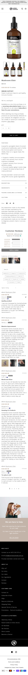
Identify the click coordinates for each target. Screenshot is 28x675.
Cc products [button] (11, 282)
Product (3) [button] (7, 279)
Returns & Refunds (7, 601)
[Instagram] (16, 652)
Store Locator (5, 631)
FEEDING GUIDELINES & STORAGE (11, 192)
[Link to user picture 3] (21, 363)
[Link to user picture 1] (5, 363)
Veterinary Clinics (6, 620)
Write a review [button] (14, 250)
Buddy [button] (22, 279)
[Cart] (25, 8)
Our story (4, 571)
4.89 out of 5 (18, 234)
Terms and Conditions (14, 662)
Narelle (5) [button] (6, 273)
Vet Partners (5, 628)
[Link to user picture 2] (13, 363)
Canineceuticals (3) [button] (11, 276)
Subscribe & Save (6, 595)
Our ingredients (6, 577)
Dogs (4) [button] (13, 273)
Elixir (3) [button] (20, 276)
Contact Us (4, 592)
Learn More (10, 121)
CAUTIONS (4, 197)
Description (5, 183)
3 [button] (14, 488)
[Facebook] (12, 652)
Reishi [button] (18, 282)
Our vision (4, 574)
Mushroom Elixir (11, 292)
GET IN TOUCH (14, 537)
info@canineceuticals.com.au (14, 555)
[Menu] (2, 8)
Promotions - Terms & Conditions (11, 610)
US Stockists (5, 625)
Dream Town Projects (17, 667)
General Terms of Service (9, 607)
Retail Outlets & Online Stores (10, 622)
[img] (5, 294)
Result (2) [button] (15, 279)
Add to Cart (14, 135)
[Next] (26, 69)
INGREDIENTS (5, 188)
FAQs (2, 598)
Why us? (4, 568)
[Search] (22, 8)
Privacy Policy (14, 664)
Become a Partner (6, 634)
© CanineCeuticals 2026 (14, 659)
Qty (2, 125)
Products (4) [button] (21, 273)
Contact (3, 580)
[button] (5, 87)
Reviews (3, 583)
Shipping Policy (6, 604)
